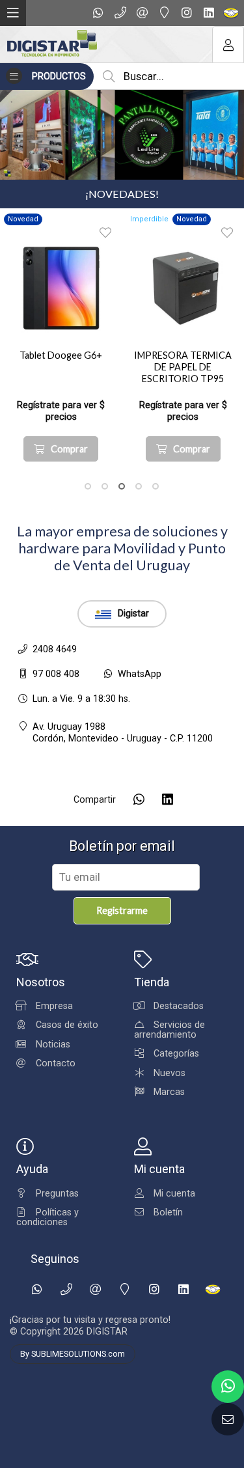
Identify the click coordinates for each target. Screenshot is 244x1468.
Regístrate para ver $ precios (61, 411)
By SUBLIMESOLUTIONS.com (72, 1354)
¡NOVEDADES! (122, 193)
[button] (88, 486)
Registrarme (122, 910)
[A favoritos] (105, 232)
